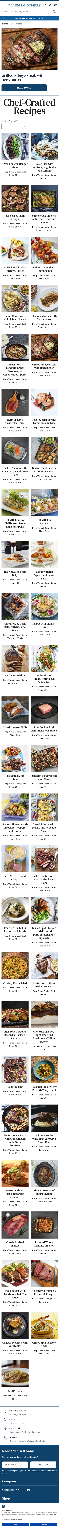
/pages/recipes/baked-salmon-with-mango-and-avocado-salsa (43, 798)
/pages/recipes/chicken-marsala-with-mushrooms (43, 288)
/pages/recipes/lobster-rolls (14, 698)
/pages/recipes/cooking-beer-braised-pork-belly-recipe (15, 544)
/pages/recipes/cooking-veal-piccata (15, 1364)
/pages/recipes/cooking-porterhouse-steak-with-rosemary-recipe (42, 957)
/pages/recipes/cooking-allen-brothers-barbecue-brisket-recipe (15, 649)
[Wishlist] (44, 5)
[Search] (54, 11)
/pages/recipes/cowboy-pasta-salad (12, 956)
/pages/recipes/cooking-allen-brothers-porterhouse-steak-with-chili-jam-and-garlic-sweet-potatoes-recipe (15, 1111)
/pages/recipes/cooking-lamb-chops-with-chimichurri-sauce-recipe (15, 290)
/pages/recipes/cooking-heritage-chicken (41, 1215)
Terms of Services (38, 1470)
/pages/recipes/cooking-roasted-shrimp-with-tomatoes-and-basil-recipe (43, 393)
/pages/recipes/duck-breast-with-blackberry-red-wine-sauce (14, 1265)
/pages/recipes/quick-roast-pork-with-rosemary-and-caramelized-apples (14, 338)
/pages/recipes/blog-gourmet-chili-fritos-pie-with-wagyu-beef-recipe (42, 1061)
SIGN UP (43, 1465)
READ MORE (24, 87)
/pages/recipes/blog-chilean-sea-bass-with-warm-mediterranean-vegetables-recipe (14, 1318)
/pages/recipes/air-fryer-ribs (14, 1057)
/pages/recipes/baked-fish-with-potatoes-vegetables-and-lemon (44, 138)
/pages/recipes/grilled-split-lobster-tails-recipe (43, 1315)
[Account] (49, 5)
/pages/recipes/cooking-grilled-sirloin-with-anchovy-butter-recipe (15, 241)
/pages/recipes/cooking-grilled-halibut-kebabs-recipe (41, 494)
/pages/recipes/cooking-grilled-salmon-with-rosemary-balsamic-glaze (13, 442)
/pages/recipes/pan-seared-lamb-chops (14, 188)
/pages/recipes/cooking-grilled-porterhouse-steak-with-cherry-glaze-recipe (43, 850)
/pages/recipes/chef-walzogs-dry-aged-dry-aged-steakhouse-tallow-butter (44, 1005)
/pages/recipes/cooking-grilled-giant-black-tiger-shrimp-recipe (42, 241)
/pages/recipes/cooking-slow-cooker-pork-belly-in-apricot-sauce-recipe (44, 701)
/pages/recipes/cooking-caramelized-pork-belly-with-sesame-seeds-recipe (14, 597)
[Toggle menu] (3, 5)
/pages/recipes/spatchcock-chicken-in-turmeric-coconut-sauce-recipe (44, 189)
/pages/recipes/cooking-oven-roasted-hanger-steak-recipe (15, 136)
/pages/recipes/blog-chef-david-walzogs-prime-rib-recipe (42, 1265)
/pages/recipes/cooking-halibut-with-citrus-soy (41, 596)
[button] (3, 18)
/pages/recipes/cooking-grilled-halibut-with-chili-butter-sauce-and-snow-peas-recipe (13, 495)
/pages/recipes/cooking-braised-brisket (12, 1215)
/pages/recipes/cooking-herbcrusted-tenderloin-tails (15, 392)
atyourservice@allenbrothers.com (24, 1432)
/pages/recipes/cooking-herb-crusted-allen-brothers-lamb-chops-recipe (15, 850)
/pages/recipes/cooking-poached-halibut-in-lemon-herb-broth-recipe (14, 902)
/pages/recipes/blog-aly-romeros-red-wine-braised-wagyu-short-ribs (43, 1109)
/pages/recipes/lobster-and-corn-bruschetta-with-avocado (14, 1164)
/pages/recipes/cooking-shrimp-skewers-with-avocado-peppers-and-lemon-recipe (12, 800)
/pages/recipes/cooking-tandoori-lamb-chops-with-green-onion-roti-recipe (43, 649)
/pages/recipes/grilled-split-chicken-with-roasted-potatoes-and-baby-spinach (44, 902)
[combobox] (29, 11)
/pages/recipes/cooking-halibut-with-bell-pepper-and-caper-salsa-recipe (43, 546)
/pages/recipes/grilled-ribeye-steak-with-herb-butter (44, 337)
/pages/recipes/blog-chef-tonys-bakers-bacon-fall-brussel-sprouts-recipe (13, 1005)
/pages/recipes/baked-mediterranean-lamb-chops (43, 748)
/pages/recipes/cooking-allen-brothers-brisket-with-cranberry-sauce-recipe (44, 442)
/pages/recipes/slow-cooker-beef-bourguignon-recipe (43, 1163)
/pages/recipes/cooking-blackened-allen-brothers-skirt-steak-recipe (14, 750)
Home (5, 23)
